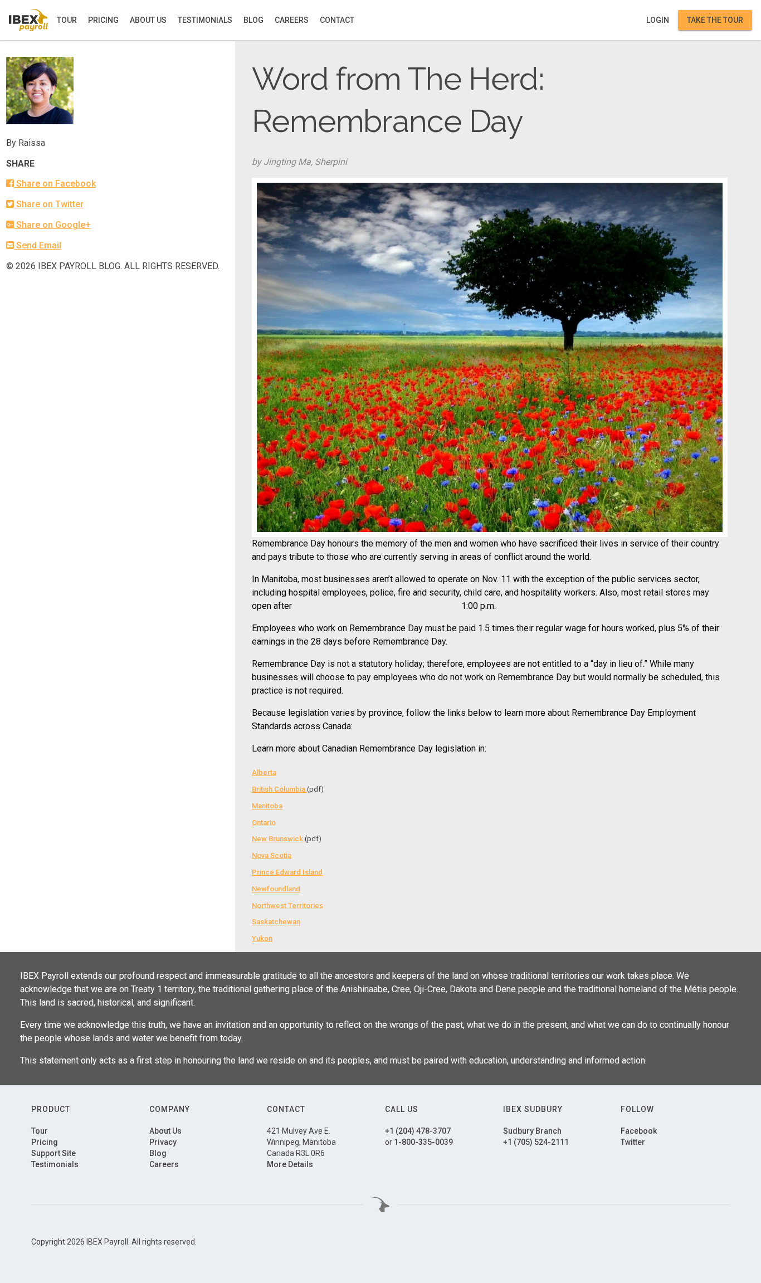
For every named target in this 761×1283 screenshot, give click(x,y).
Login (657, 20)
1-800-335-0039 (423, 1142)
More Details (290, 1164)
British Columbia (279, 789)
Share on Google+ (52, 224)
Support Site (53, 1153)
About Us (148, 20)
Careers (292, 20)
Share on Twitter (49, 204)
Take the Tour (715, 20)
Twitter (633, 1142)
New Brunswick (278, 839)
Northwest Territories (287, 905)
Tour (67, 20)
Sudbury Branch (532, 1130)
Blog (253, 20)
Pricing (103, 20)
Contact (337, 20)
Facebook (639, 1130)
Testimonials (205, 20)
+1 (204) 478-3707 (418, 1130)
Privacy (163, 1142)
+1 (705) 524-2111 (536, 1142)
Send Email (37, 245)
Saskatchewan (276, 922)
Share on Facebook (55, 183)
